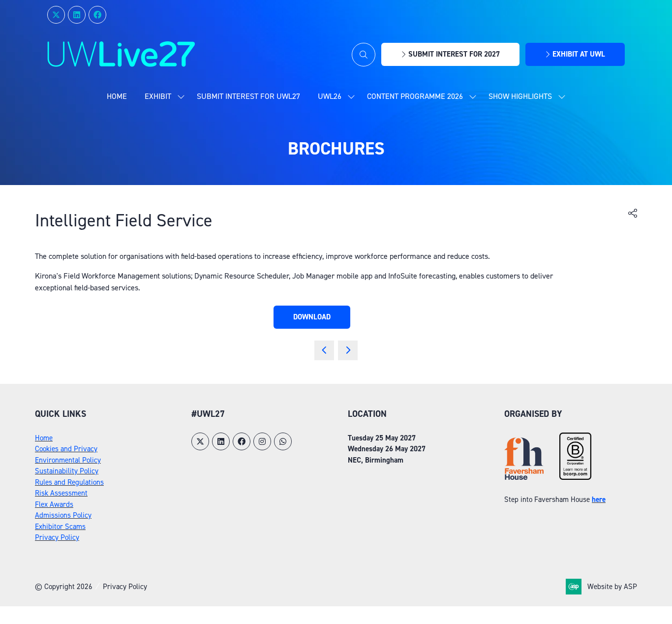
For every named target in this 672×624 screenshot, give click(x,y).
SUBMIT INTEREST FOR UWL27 (248, 96)
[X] (56, 15)
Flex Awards (54, 504)
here (599, 499)
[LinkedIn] (77, 15)
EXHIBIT (158, 96)
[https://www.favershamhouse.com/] (524, 477)
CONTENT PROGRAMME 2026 (415, 96)
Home (117, 96)
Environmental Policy (68, 460)
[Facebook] (97, 15)
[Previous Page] (324, 350)
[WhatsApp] (283, 441)
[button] (363, 54)
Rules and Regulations (69, 482)
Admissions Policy (63, 515)
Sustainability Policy (66, 471)
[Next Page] (348, 350)
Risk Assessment (61, 493)
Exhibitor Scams (60, 526)
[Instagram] (262, 441)
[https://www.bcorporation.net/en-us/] (575, 477)
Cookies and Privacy (66, 449)
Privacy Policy (57, 537)
